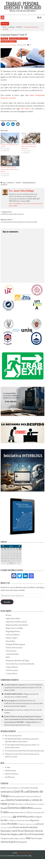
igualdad (30, 816)
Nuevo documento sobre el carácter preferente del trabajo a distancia (10, 169)
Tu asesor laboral (11, 673)
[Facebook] (13, 575)
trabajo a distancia (20, 838)
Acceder (7, 767)
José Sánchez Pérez (12, 654)
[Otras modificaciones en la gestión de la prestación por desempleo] (30, 138)
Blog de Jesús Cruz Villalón (14, 628)
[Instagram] (31, 575)
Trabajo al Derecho (12, 667)
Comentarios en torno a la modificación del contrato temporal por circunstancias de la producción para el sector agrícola (23, 703)
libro (9, 820)
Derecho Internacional (28, 796)
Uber (28, 838)
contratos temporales (31, 788)
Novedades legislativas (9, 41)
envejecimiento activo (16, 812)
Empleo (5, 812)
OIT (19, 824)
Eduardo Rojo (10, 641)
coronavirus (10, 182)
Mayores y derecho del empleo (20, 820)
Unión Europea (36, 838)
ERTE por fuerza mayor (34, 812)
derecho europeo (14, 796)
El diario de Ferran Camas (14, 648)
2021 (4, 563)
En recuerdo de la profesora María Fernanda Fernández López (24, 751)
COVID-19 (19, 27)
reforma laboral (4, 827)
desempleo (11, 804)
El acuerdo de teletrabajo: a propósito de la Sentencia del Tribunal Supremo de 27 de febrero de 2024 (23, 687)
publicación (40, 824)
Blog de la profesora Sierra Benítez (17, 625)
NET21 (8, 657)
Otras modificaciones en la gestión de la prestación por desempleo (29, 146)
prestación (22, 824)
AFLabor (8, 615)
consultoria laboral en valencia (14, 685)
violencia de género (9, 841)
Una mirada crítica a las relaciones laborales (20, 664)
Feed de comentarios (11, 774)
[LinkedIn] (25, 575)
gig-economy (20, 816)
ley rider (4, 820)
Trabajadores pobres (7, 838)
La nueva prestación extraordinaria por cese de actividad (19, 222)
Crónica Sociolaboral (12, 635)
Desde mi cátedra (12, 638)
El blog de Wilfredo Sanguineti (15, 644)
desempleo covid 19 (22, 804)
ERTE (25, 812)
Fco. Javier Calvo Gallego (9, 45)
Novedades (12, 823)
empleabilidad (37, 808)
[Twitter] (19, 575)
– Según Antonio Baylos (12, 618)
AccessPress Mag (26, 856)
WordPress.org (9, 777)
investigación (38, 817)
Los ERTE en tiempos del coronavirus (12, 214)
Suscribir (7, 602)
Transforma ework (12, 670)
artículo (3, 788)
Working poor (22, 842)
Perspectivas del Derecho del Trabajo (17, 660)
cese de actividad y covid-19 (14, 788)
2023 (18, 563)
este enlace (24, 108)
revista (10, 827)
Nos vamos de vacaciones (13, 735)
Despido (4, 808)
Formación (10, 817)
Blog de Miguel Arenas (13, 631)
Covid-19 (18, 182)
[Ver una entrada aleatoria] (40, 17)
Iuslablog (11, 27)
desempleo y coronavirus (36, 804)
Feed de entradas (10, 770)
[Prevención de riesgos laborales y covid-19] (10, 138)
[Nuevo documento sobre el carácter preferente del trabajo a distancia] (10, 161)
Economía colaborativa (20, 807)
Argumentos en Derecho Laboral (16, 622)
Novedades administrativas (18, 39)
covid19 (26, 791)
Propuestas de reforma (30, 824)
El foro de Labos (11, 651)
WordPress (12, 856)
